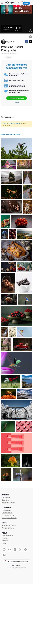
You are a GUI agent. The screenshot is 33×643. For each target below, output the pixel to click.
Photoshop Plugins (8, 528)
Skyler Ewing (10, 42)
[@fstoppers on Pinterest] (25, 549)
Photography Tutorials (9, 525)
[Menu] (2, 2)
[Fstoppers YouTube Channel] (9, 549)
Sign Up (26, 3)
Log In (23, 1)
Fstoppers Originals (8, 502)
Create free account (16, 98)
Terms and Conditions (20, 567)
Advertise (5, 541)
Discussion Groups (8, 515)
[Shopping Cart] (18, 2)
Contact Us (5, 538)
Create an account (15, 123)
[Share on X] (30, 41)
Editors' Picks (6, 510)
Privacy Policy (10, 567)
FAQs (4, 543)
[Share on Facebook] (26, 41)
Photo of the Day (7, 513)
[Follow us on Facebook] (15, 549)
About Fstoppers (7, 536)
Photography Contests (9, 518)
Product (8, 57)
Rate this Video (8, 28)
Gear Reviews (6, 500)
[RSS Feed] (4, 555)
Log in (17, 102)
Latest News (6, 497)
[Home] (10, 2)
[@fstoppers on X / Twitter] (20, 549)
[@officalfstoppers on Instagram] (4, 549)
